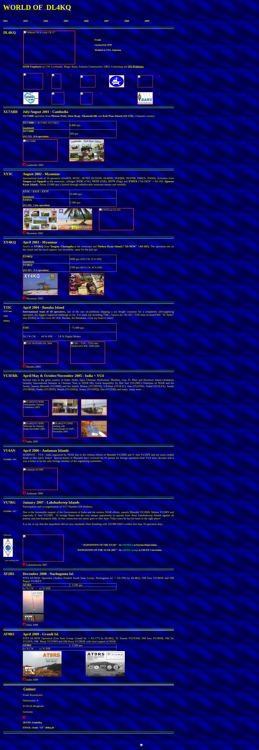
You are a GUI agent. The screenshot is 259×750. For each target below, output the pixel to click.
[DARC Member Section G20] (159, 93)
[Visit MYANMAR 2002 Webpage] (24, 233)
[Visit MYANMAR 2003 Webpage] (24, 298)
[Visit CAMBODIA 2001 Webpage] (24, 165)
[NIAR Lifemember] (159, 76)
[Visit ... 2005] (24, 441)
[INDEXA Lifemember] (70, 74)
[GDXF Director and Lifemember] (47, 74)
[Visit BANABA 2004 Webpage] (24, 366)
